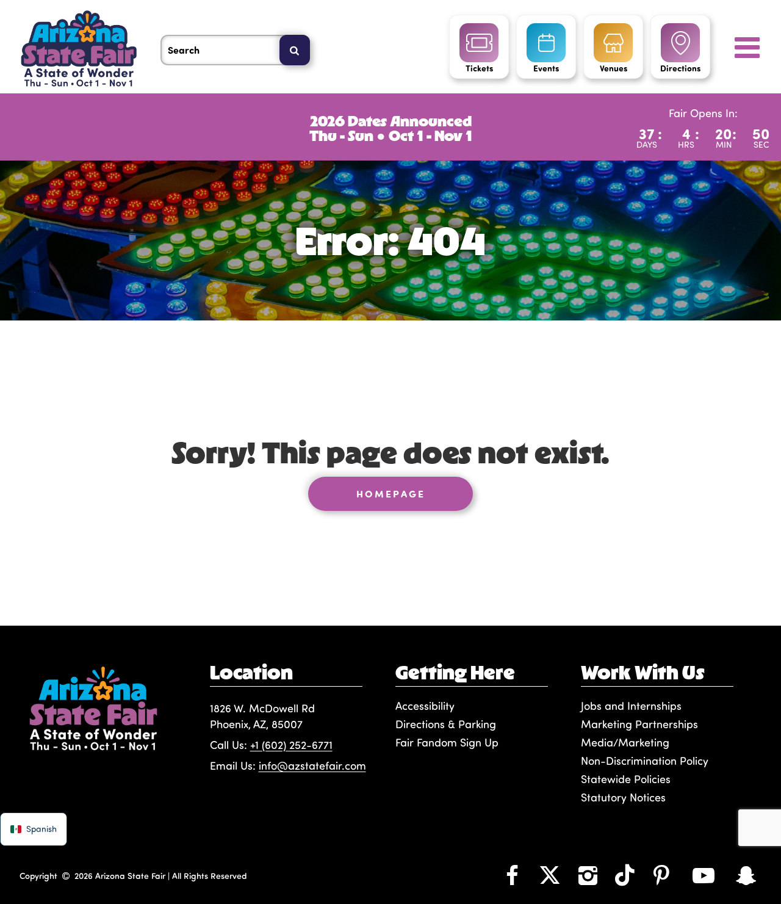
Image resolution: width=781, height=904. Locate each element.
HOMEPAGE (390, 493)
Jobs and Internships (631, 705)
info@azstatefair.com (312, 765)
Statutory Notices (623, 797)
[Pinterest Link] (661, 875)
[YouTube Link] (703, 875)
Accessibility (425, 705)
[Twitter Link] (550, 875)
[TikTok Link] (625, 875)
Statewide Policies (626, 779)
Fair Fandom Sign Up (446, 742)
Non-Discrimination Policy (644, 760)
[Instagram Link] (587, 875)
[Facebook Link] (512, 875)
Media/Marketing (625, 742)
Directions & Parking (445, 724)
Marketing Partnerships (639, 724)
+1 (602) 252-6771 (291, 744)
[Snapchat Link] (746, 875)
